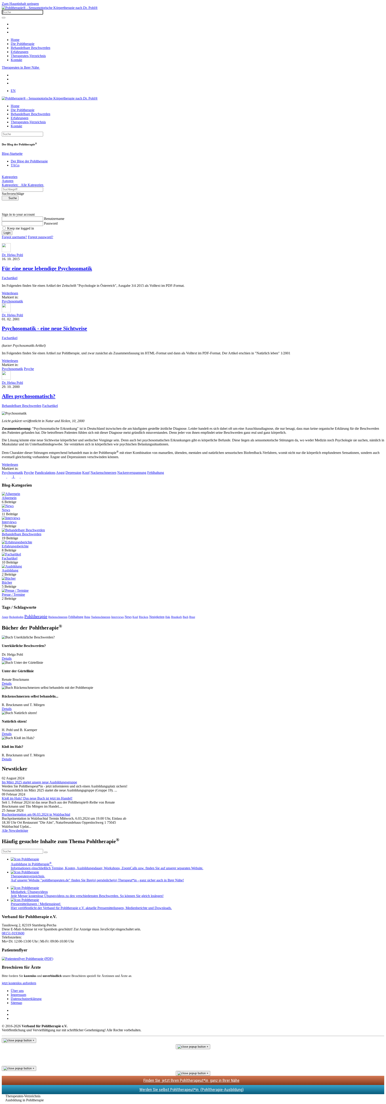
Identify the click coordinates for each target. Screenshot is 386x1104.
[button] (193, 206)
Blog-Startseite (12, 153)
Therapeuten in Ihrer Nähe (21, 67)
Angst (60, 472)
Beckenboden (16, 617)
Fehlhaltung (155, 472)
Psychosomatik (12, 301)
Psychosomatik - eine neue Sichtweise (44, 328)
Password (51, 223)
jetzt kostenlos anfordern (19, 983)
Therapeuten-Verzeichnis (28, 56)
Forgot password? (40, 237)
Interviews (9, 522)
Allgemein (9, 498)
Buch (185, 617)
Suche (11, 198)
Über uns (17, 991)
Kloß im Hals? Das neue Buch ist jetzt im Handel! (37, 798)
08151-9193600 (13, 933)
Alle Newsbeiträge (15, 830)
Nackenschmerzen (103, 472)
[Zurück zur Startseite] (50, 8)
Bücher (7, 582)
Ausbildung (10, 570)
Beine (87, 617)
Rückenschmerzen (57, 617)
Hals (167, 617)
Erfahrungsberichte (15, 546)
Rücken (143, 617)
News (6, 510)
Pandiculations (45, 472)
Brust (192, 617)
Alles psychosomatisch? (28, 396)
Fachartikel (9, 278)
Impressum (18, 995)
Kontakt (16, 60)
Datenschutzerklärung (26, 999)
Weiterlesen (10, 293)
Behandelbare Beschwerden (30, 48)
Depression (73, 472)
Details (7, 658)
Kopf (86, 472)
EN (13, 91)
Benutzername (54, 219)
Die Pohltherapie (22, 44)
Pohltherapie (35, 616)
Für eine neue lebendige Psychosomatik (47, 268)
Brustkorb (176, 617)
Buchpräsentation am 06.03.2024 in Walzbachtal (36, 814)
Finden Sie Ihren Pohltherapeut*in (191, 1080)
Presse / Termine (13, 594)
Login (7, 232)
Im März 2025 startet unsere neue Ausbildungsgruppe (39, 782)
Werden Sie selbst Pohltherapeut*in (191, 1089)
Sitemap (16, 1003)
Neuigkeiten (156, 617)
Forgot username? (14, 237)
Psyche (29, 369)
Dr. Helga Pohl (12, 255)
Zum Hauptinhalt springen (20, 4)
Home (15, 40)
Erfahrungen (19, 52)
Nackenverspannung (131, 472)
